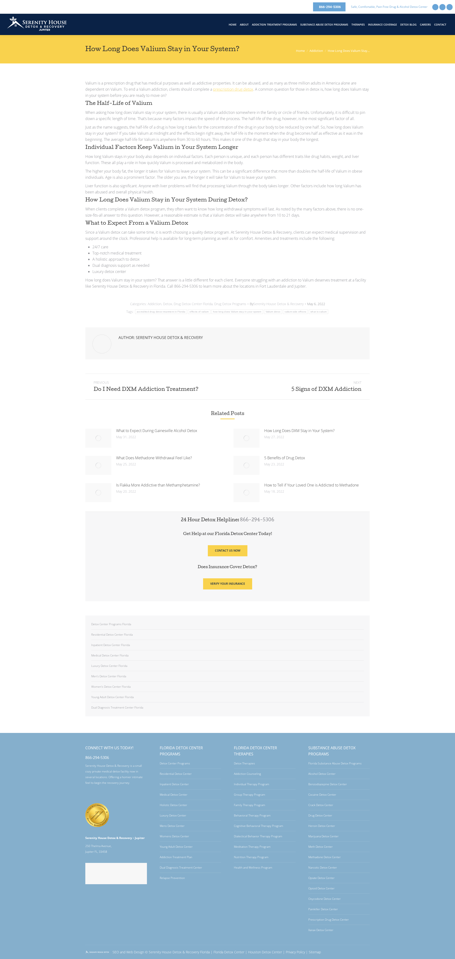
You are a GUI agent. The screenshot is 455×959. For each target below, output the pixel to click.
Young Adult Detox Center (176, 847)
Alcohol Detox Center (322, 774)
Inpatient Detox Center (174, 784)
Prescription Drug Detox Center (328, 920)
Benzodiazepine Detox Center (327, 784)
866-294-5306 (257, 520)
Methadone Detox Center (324, 857)
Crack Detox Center (320, 805)
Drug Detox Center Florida (193, 304)
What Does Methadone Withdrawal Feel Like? (154, 457)
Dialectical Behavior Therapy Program (258, 836)
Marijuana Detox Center (323, 836)
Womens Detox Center (174, 836)
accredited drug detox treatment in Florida (161, 311)
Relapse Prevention (172, 878)
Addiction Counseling (247, 774)
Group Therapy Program (249, 795)
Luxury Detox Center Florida (109, 666)
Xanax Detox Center (320, 930)
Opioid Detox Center (321, 888)
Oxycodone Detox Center (324, 899)
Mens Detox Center (172, 826)
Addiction (154, 304)
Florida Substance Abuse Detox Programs (335, 763)
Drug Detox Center (320, 815)
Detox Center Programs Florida (111, 624)
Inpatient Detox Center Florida (110, 645)
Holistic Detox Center (173, 805)
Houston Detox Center (265, 952)
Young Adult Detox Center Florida (112, 697)
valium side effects (295, 311)
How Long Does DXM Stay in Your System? (299, 430)
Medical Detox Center (173, 795)
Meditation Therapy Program (252, 847)
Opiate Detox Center (321, 878)
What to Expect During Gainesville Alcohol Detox (156, 430)
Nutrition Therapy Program (251, 857)
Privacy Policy (295, 952)
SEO (116, 952)
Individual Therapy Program (251, 784)
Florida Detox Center (229, 952)
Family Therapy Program (249, 805)
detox (233, 89)
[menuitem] (232, 24)
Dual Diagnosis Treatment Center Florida (117, 707)
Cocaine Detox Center (322, 795)
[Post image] (98, 438)
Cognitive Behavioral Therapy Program (258, 826)
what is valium (318, 311)
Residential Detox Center (176, 774)
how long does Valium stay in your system (237, 311)
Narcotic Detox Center (322, 867)
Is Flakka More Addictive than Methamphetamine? (158, 485)
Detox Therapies (244, 763)
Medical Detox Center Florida (109, 655)
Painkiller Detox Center (323, 909)
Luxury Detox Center (173, 815)
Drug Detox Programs (230, 304)
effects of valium (199, 311)
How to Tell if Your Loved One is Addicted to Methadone (311, 485)
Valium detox (273, 311)
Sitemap (315, 952)
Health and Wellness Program (253, 867)
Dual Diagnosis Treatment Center (181, 867)
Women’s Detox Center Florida (111, 687)
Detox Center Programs (175, 763)
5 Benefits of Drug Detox (284, 457)
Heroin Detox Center (321, 826)
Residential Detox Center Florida (112, 635)
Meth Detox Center (320, 847)
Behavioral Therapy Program (252, 815)
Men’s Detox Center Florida (108, 676)
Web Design (135, 952)
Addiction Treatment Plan (176, 857)
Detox (167, 304)
